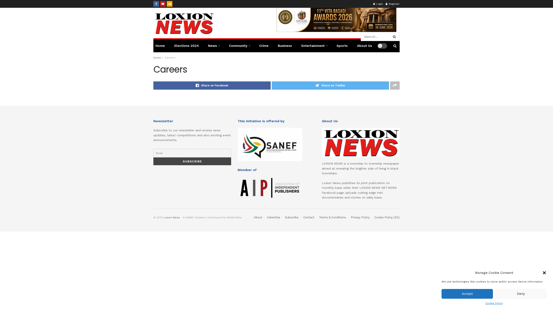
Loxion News (172, 217)
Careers (170, 57)
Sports (342, 46)
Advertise (273, 217)
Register (394, 3)
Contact (308, 217)
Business (285, 46)
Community (238, 46)
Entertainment (313, 46)
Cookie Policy (494, 303)
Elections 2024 (186, 46)
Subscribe (292, 217)
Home (160, 46)
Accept (467, 294)
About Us (364, 46)
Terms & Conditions (332, 217)
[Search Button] (395, 36)
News (212, 46)
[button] (544, 273)
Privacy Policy (360, 217)
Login (379, 3)
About (258, 217)
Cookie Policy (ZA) (387, 217)
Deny (521, 294)
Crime (264, 46)
